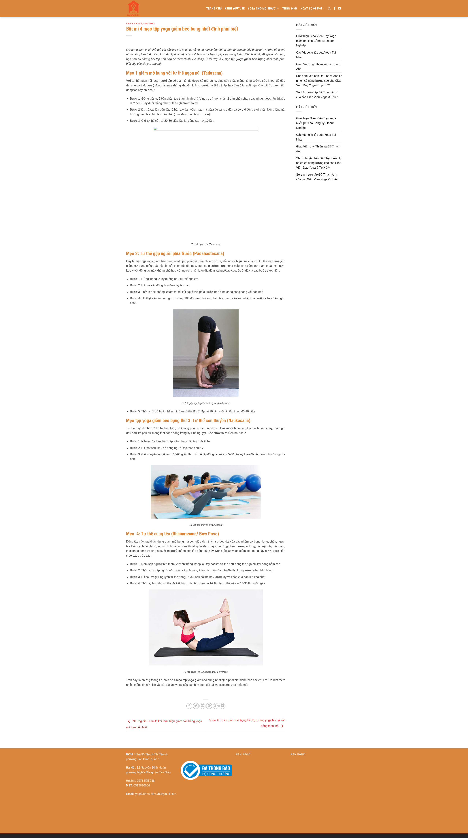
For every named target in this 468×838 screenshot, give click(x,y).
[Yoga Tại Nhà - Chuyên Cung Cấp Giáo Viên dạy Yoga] (151, 9)
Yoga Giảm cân (134, 23)
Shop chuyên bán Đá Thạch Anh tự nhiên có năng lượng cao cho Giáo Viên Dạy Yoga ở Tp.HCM (319, 80)
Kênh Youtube (235, 8)
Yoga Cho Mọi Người (262, 8)
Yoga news (149, 23)
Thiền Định (289, 8)
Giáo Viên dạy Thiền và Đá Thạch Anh (318, 67)
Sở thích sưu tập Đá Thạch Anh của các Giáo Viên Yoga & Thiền (317, 95)
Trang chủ (214, 8)
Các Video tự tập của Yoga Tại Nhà (316, 55)
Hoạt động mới (311, 8)
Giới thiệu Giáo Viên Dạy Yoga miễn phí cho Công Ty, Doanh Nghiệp (316, 41)
